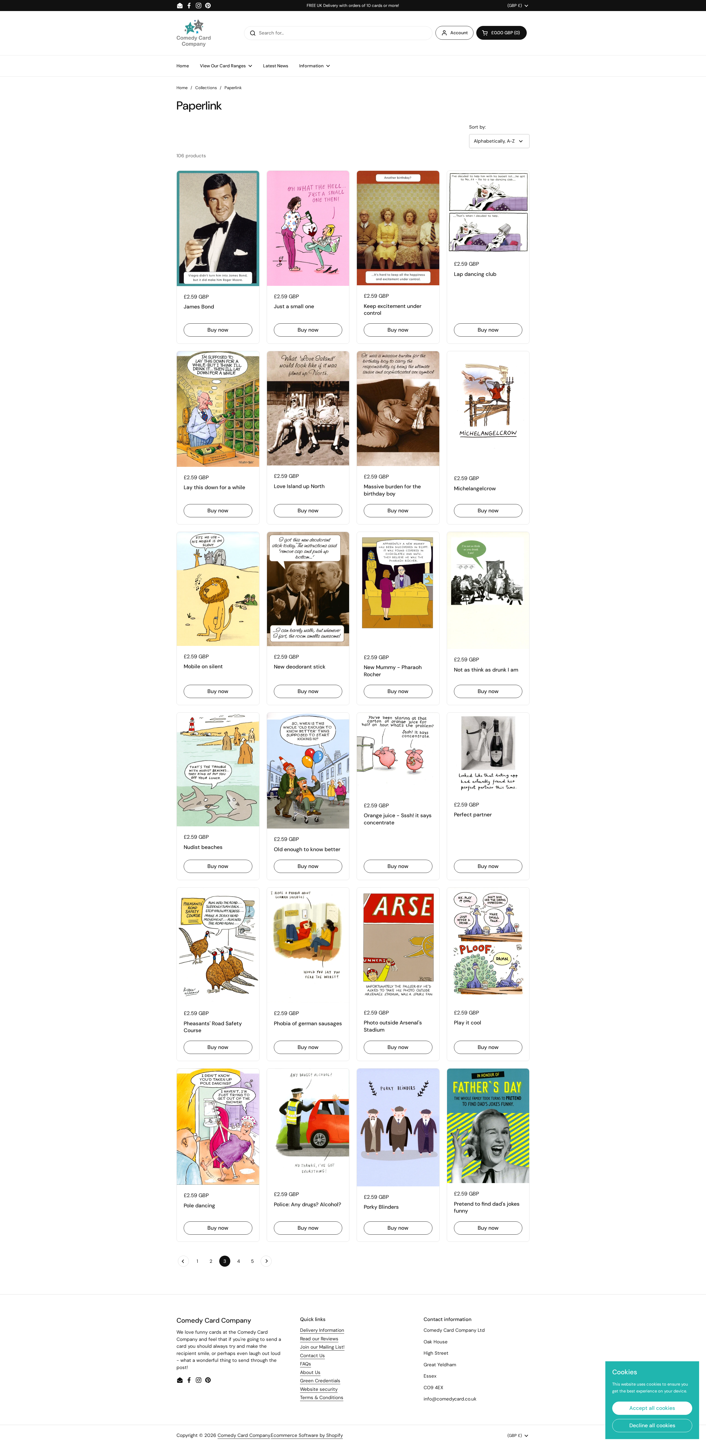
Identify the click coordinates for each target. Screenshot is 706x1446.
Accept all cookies (652, 1408)
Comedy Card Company (244, 1435)
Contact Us (312, 1355)
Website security (319, 1389)
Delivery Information (322, 1330)
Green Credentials (320, 1381)
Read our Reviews (319, 1339)
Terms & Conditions (321, 1397)
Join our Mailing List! (322, 1347)
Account (459, 33)
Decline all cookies (652, 1425)
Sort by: (477, 127)
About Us (310, 1372)
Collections (206, 87)
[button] (501, 33)
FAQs (305, 1364)
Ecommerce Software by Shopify (307, 1435)
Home (182, 87)
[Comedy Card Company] (193, 33)
